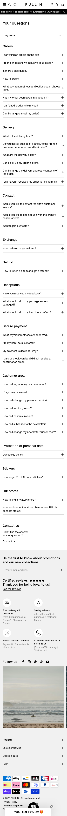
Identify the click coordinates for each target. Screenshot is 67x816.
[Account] (52, 5)
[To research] (10, 5)
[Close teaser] (52, 807)
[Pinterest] (35, 662)
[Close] (64, 12)
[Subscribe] (61, 570)
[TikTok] (41, 662)
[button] (28, 812)
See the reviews (12, 588)
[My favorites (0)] (15, 5)
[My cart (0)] (62, 5)
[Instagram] (29, 662)
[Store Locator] (57, 5)
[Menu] (5, 5)
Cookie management (13, 805)
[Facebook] (23, 662)
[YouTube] (48, 662)
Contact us (9, 541)
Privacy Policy (10, 801)
